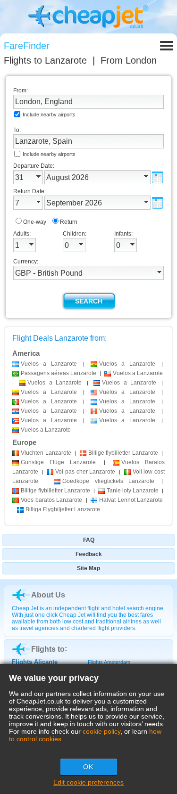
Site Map (88, 568)
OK (88, 766)
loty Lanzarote (133, 490)
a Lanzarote (49, 363)
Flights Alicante (35, 661)
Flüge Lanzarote (58, 462)
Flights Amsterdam (109, 662)
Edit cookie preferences (88, 782)
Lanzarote (46, 453)
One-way (34, 222)
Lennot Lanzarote (131, 500)
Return (68, 222)
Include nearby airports (49, 114)
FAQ (88, 540)
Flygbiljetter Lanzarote (62, 509)
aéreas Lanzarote (58, 373)
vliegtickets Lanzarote (108, 481)
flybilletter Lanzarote (123, 453)
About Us (48, 595)
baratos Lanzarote (51, 500)
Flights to (45, 60)
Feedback (89, 554)
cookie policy (101, 731)
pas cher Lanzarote (85, 471)
